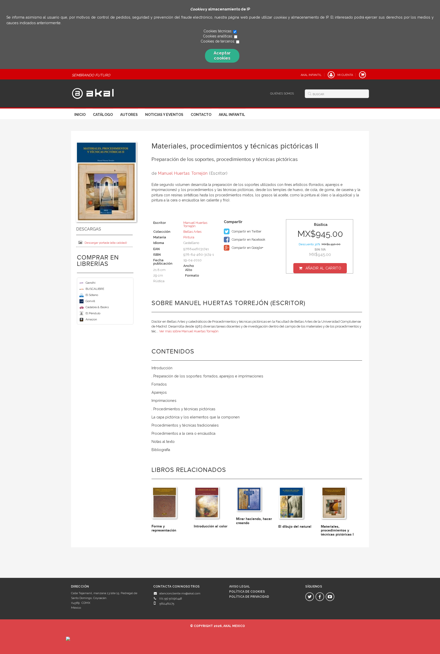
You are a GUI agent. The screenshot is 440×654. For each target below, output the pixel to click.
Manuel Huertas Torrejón (183, 173)
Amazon (91, 319)
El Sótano (92, 295)
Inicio (80, 115)
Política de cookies (247, 591)
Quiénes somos (282, 93)
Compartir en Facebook (248, 239)
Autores (129, 115)
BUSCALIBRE (95, 289)
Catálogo (103, 115)
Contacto (201, 115)
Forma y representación (164, 528)
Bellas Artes (192, 231)
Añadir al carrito (323, 268)
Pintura (188, 237)
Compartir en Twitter (246, 231)
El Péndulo (93, 313)
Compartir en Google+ (247, 248)
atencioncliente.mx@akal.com (179, 593)
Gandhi (90, 282)
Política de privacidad (249, 596)
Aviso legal (239, 586)
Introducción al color (210, 526)
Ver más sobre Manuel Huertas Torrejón (188, 331)
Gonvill (90, 301)
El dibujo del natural (294, 526)
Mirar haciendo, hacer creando (254, 521)
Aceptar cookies (222, 56)
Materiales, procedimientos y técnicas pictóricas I (337, 530)
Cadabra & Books (97, 307)
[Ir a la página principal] (93, 92)
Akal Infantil (232, 115)
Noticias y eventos (164, 115)
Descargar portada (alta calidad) (106, 242)
